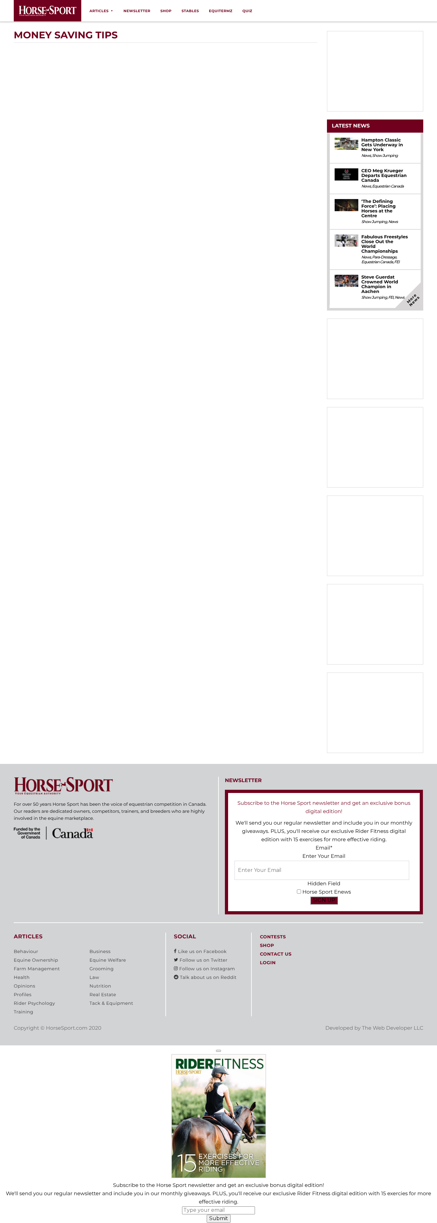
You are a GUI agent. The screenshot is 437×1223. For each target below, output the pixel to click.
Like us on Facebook (201, 951)
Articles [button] (99, 11)
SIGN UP (324, 900)
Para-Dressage (384, 257)
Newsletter (136, 11)
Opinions (24, 986)
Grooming (102, 969)
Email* (323, 848)
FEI (396, 262)
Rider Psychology (34, 1003)
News (366, 155)
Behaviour (26, 951)
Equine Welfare (108, 960)
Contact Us (275, 954)
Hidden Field (323, 884)
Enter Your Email (323, 856)
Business (100, 951)
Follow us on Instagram (206, 969)
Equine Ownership (36, 960)
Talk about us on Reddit (207, 977)
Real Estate (103, 994)
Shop (165, 11)
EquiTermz (221, 11)
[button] (218, 1051)
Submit (218, 1218)
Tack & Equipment (111, 1003)
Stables (190, 11)
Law (94, 977)
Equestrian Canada (388, 186)
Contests (273, 937)
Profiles (23, 994)
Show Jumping (385, 155)
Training (23, 1012)
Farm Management (37, 969)
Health (22, 977)
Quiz (247, 11)
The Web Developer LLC (392, 1028)
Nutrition (100, 986)
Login (267, 962)
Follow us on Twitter (202, 960)
